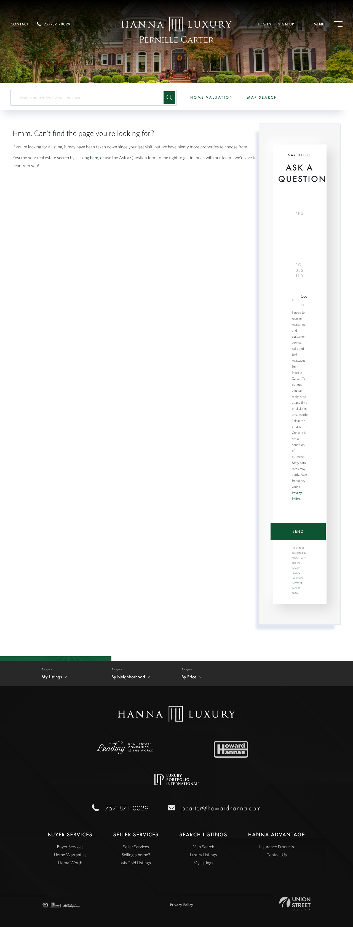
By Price (188, 677)
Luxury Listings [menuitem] (203, 855)
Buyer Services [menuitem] (70, 847)
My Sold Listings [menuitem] (136, 863)
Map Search (262, 97)
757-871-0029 (57, 24)
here (94, 158)
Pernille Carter (176, 40)
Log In (265, 24)
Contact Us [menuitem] (276, 855)
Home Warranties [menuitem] (70, 855)
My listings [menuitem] (203, 863)
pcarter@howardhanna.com (221, 808)
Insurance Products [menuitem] (276, 847)
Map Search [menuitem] (203, 847)
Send (298, 531)
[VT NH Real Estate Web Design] (295, 903)
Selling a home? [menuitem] (136, 855)
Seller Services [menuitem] (136, 847)
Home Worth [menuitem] (70, 863)
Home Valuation (211, 97)
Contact (19, 24)
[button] (169, 97)
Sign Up (286, 24)
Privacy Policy (181, 904)
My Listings (51, 677)
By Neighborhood (128, 677)
